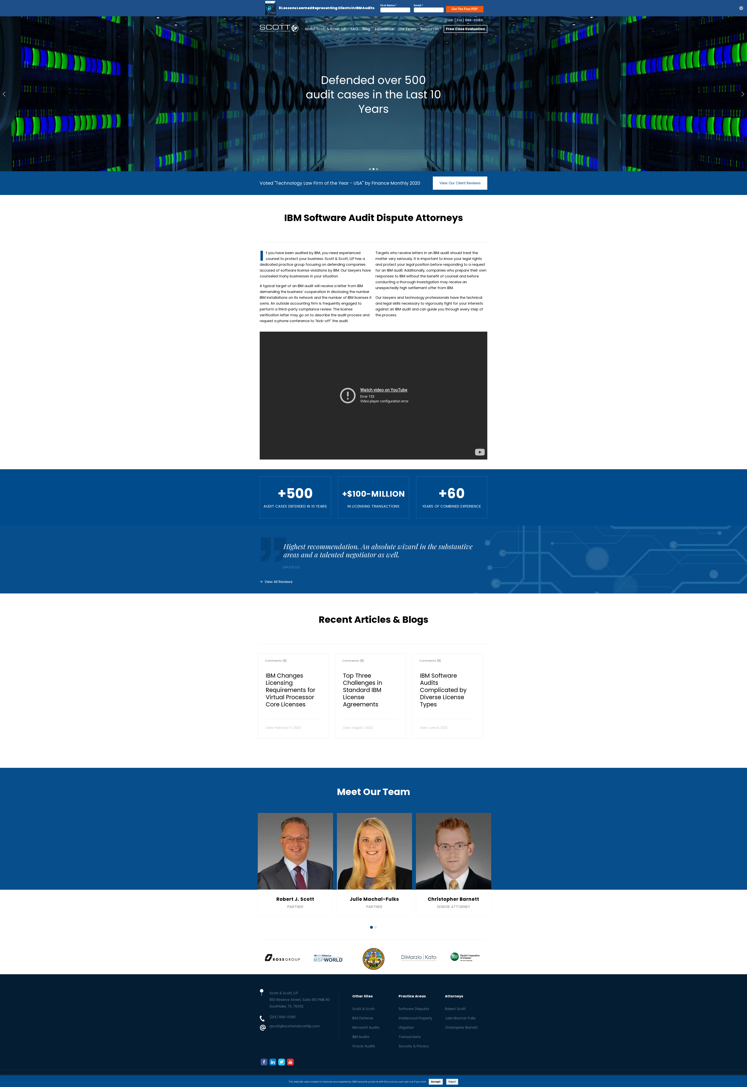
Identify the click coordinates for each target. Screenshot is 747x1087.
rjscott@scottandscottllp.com (294, 1026)
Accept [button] (435, 1081)
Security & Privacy (414, 1046)
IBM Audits (360, 1037)
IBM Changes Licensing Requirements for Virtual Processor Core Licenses (290, 690)
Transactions (410, 1037)
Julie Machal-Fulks (460, 1018)
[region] (373, 94)
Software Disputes (414, 1009)
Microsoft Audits (365, 1027)
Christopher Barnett (461, 1027)
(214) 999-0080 (468, 20)
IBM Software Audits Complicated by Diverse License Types (443, 690)
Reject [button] (452, 1081)
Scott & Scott (363, 1009)
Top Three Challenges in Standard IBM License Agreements (362, 690)
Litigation (406, 1027)
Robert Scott (455, 1009)
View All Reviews (279, 582)
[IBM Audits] (279, 29)
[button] (4, 94)
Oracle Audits (363, 1046)
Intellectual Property (415, 1018)
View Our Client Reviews (460, 183)
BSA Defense (362, 1018)
